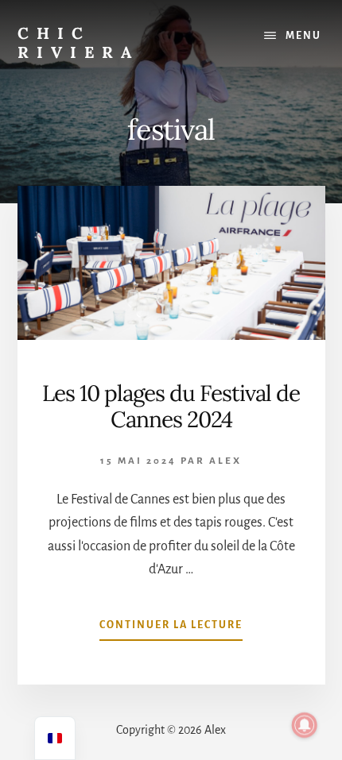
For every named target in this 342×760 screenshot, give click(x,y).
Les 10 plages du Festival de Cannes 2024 (171, 406)
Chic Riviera (78, 42)
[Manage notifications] (304, 725)
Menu (303, 35)
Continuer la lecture (171, 630)
